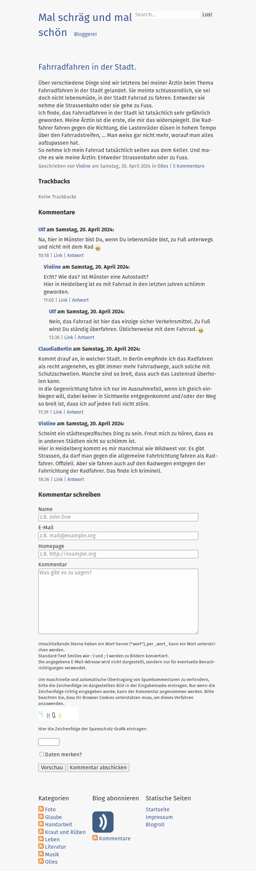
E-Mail (46, 527)
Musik (52, 854)
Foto (50, 809)
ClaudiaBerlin (55, 349)
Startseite (158, 809)
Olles (162, 166)
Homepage (51, 546)
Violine (83, 166)
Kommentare (115, 838)
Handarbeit (58, 824)
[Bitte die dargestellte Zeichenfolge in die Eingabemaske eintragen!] (58, 713)
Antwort (75, 255)
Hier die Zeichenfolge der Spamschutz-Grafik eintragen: (92, 729)
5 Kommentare (189, 166)
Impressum (159, 817)
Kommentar (52, 564)
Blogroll (155, 824)
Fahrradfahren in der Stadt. (87, 67)
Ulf (41, 229)
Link (58, 255)
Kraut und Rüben (65, 832)
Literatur (55, 847)
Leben (52, 839)
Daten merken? (63, 754)
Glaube (53, 817)
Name (45, 509)
